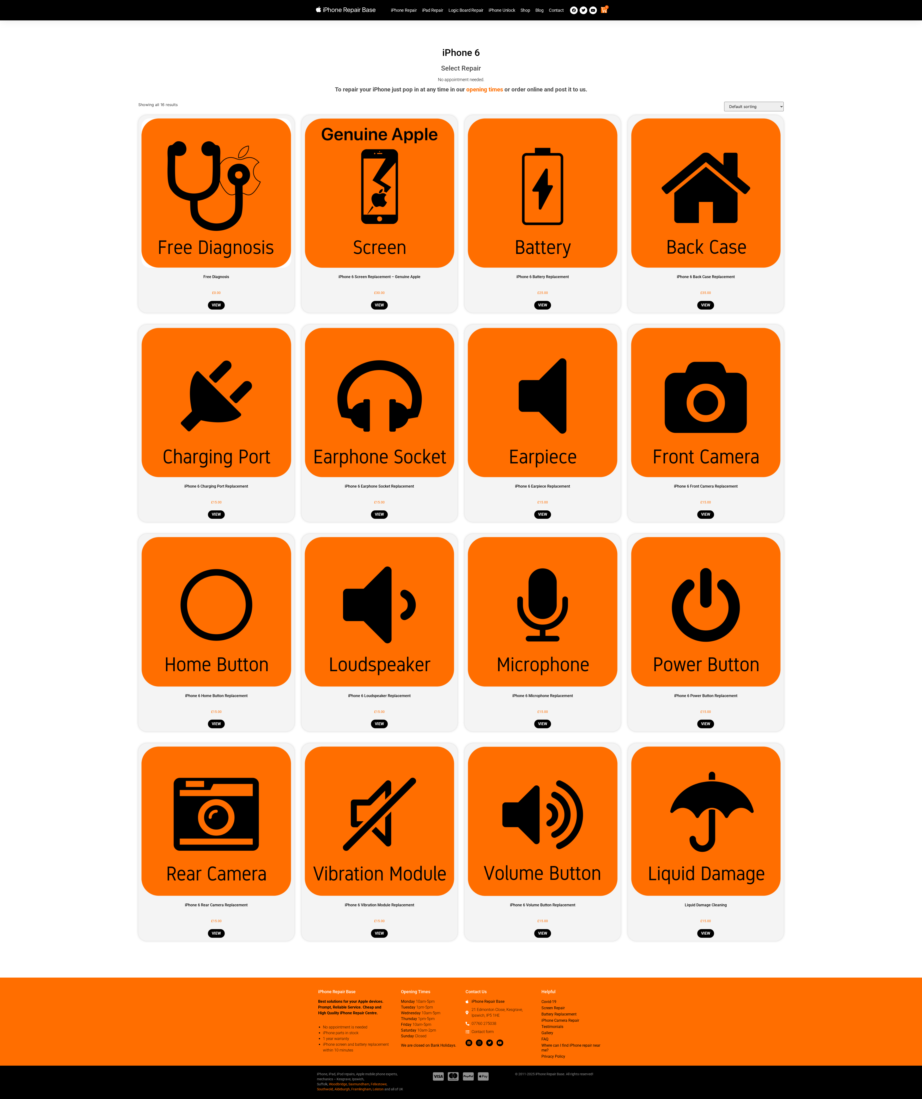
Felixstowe (379, 1084)
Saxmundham (358, 1084)
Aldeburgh (342, 1089)
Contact (556, 10)
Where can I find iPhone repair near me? (570, 1047)
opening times (484, 89)
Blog (539, 10)
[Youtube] (593, 10)
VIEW (216, 305)
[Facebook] (574, 10)
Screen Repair (553, 1008)
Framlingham (361, 1089)
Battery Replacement (558, 1014)
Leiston (378, 1089)
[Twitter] (583, 10)
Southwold (325, 1089)
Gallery (547, 1033)
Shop (525, 10)
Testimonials (552, 1026)
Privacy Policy (553, 1056)
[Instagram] (479, 1042)
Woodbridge (338, 1084)
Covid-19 (548, 1001)
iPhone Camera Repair (560, 1020)
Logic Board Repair (466, 10)
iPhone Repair (404, 10)
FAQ (544, 1039)
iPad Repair (432, 10)
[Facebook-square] (469, 1042)
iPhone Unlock (502, 10)
